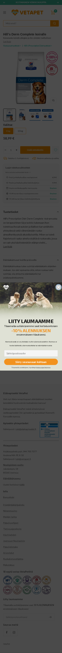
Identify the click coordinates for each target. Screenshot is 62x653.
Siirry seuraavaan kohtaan (31, 361)
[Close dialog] (58, 287)
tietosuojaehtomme (43, 368)
